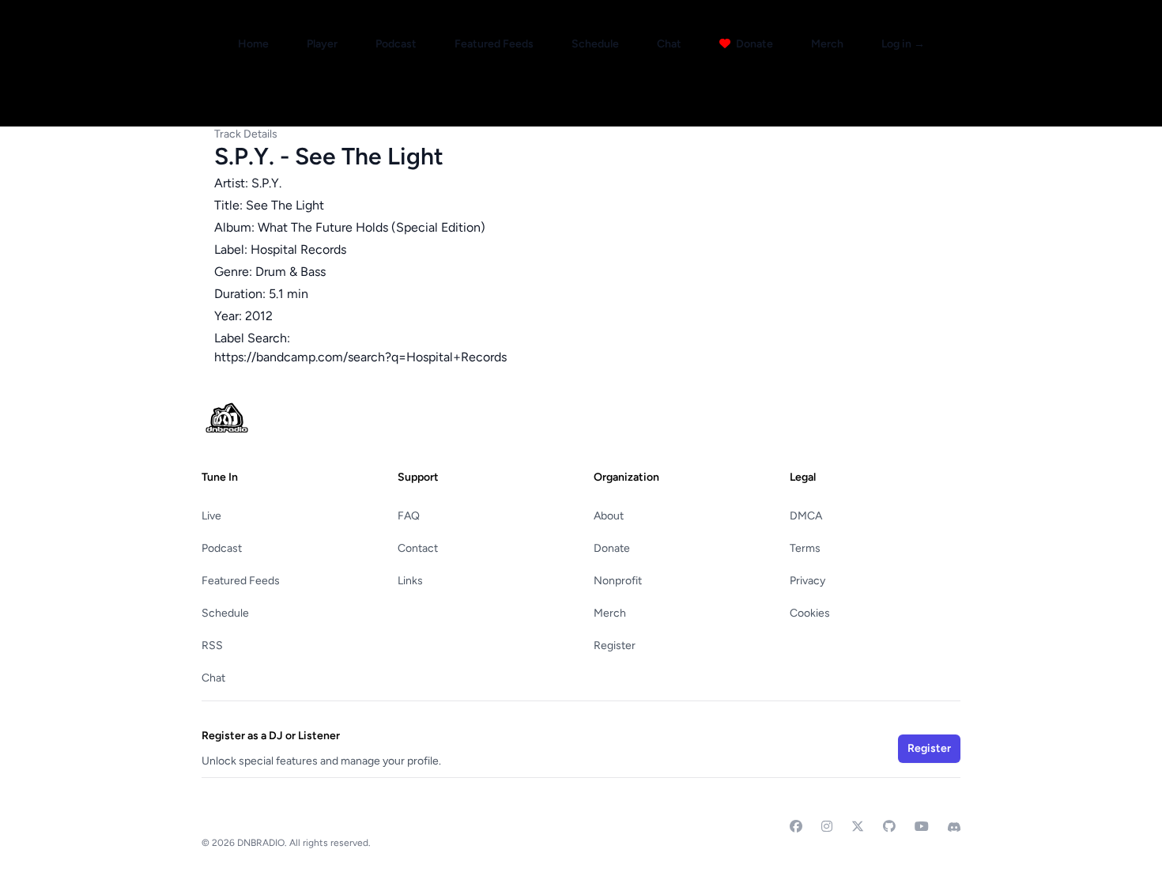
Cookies (810, 613)
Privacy (807, 580)
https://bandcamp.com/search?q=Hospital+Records (360, 356)
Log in (903, 44)
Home (253, 44)
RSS (212, 645)
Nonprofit (618, 580)
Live (211, 516)
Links (410, 580)
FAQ (409, 516)
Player (322, 44)
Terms (805, 548)
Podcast (396, 44)
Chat (669, 44)
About (609, 516)
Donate (753, 44)
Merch (827, 44)
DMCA (806, 516)
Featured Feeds (494, 44)
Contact (418, 548)
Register (615, 645)
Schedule (595, 44)
